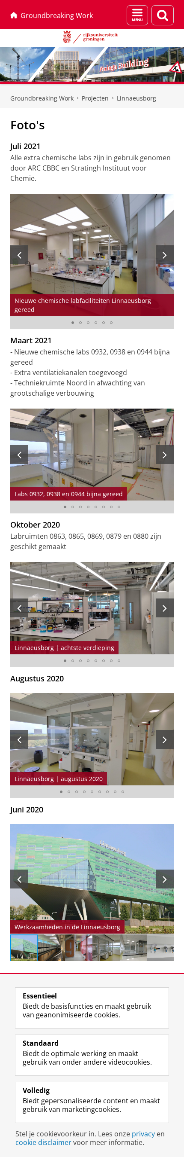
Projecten (95, 98)
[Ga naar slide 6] (111, 322)
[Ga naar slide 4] (96, 322)
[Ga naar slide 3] (88, 322)
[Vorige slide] (19, 254)
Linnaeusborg (136, 98)
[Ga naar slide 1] (73, 322)
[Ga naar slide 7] (111, 507)
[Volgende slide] (165, 254)
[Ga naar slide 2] (80, 322)
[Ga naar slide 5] (103, 322)
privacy (143, 1134)
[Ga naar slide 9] (123, 791)
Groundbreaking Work (57, 15)
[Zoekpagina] (162, 15)
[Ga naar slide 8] (119, 507)
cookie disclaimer (43, 1142)
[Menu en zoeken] (137, 15)
